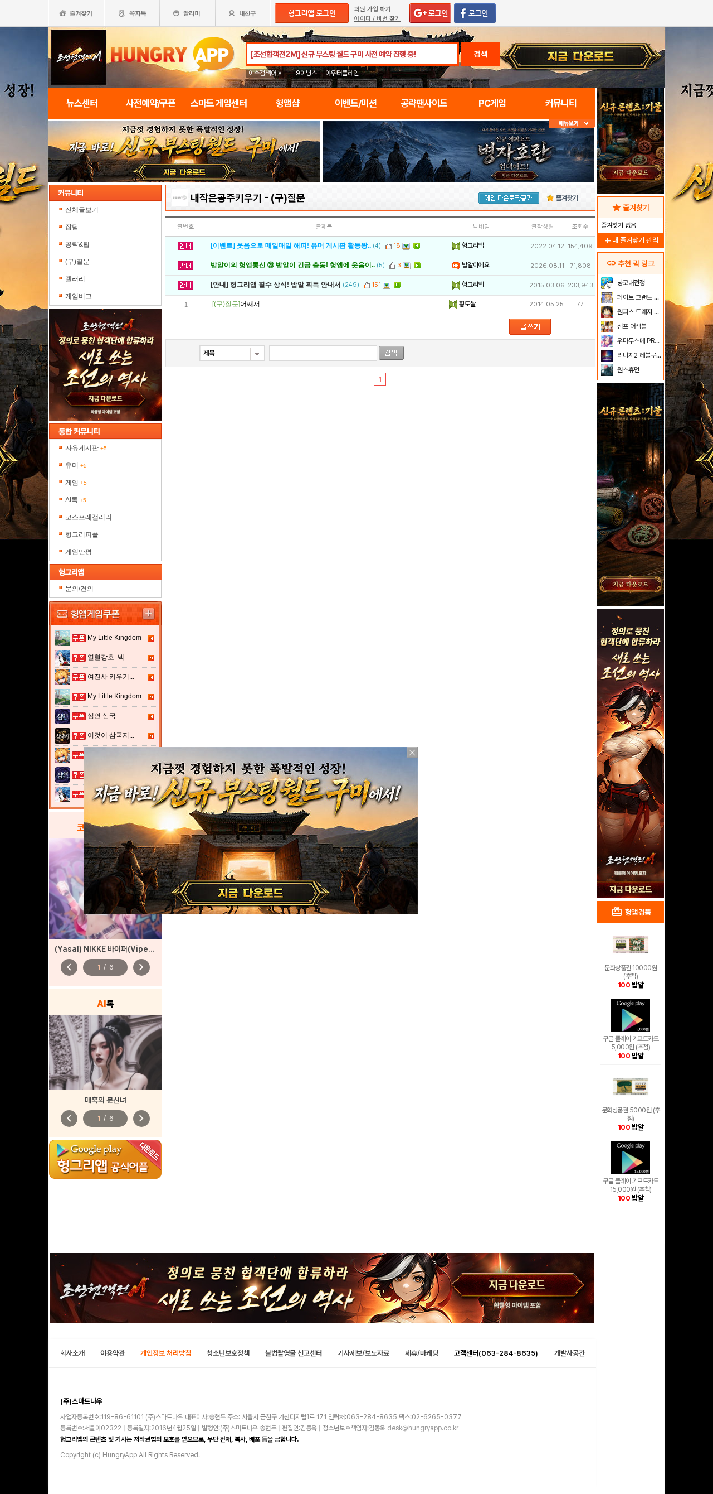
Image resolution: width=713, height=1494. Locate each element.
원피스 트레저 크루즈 (639, 312)
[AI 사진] (105, 1052)
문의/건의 (79, 588)
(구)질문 (77, 262)
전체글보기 (82, 210)
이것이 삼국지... (110, 735)
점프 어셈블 (631, 326)
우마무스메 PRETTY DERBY (639, 341)
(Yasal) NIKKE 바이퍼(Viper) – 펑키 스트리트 (129, 948)
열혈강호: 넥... (108, 657)
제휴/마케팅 (421, 1353)
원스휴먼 (627, 370)
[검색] (391, 353)
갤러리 (75, 279)
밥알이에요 (475, 265)
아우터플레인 (342, 73)
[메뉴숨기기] (572, 123)
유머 (76, 465)
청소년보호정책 (228, 1353)
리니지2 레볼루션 (639, 355)
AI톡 (75, 500)
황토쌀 (466, 304)
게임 (76, 482)
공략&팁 (77, 244)
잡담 (72, 227)
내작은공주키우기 (226, 198)
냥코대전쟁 (630, 283)
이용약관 (112, 1353)
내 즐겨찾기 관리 (630, 240)
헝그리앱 (472, 245)
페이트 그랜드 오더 (639, 297)
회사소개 (72, 1353)
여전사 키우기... (110, 677)
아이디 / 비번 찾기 (377, 18)
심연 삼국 (101, 716)
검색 (480, 54)
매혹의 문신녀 (105, 1100)
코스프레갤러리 (88, 517)
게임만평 (78, 552)
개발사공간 (569, 1353)
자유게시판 (86, 448)
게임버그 (78, 296)
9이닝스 (306, 73)
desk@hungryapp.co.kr (422, 1428)
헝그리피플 (82, 534)
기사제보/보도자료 (363, 1353)
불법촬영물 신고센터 (293, 1353)
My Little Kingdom (114, 638)
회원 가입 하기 (372, 9)
